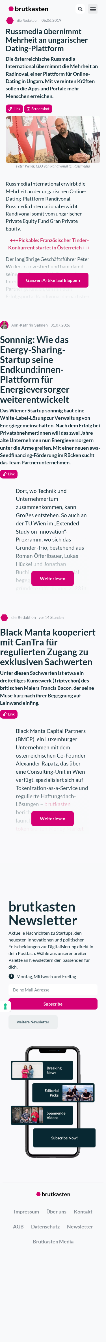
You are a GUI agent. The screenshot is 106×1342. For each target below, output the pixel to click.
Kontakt (83, 1211)
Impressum (26, 1211)
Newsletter (80, 1226)
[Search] (80, 9)
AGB (18, 1226)
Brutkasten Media (53, 1241)
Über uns (56, 1211)
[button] (14, 109)
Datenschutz (45, 1226)
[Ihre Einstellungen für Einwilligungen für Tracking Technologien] (5, 1006)
